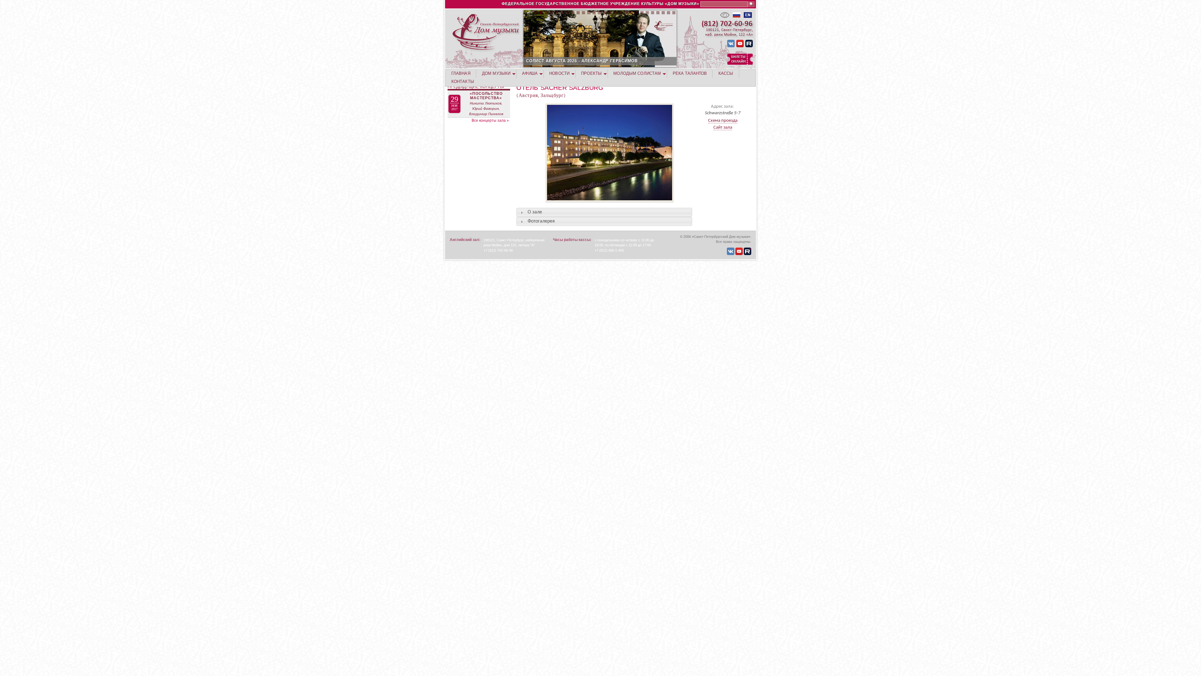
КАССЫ (725, 73)
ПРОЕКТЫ (591, 73)
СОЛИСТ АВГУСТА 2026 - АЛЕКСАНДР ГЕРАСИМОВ (582, 61)
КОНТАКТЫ (462, 81)
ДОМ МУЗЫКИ (496, 73)
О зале (535, 212)
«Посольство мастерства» (486, 95)
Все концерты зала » (490, 120)
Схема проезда (722, 120)
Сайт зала (722, 127)
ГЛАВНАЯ (460, 73)
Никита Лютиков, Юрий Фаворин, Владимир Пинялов (486, 108)
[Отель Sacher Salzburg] (595, 205)
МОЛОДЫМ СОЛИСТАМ (637, 73)
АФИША (530, 73)
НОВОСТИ (559, 73)
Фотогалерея (541, 221)
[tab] (604, 212)
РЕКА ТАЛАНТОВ (690, 73)
